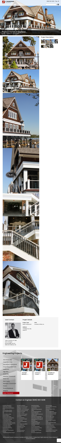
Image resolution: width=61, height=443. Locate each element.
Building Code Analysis (7, 416)
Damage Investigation (21, 405)
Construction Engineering (7, 424)
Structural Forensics (49, 415)
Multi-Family (6, 381)
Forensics (18, 422)
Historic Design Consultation (22, 423)
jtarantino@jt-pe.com (10, 343)
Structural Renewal (49, 418)
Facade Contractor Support (22, 414)
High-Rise (5, 371)
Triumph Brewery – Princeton (25, 374)
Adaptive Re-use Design (7, 406)
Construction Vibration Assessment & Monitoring (7, 427)
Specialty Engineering (35, 429)
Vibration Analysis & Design (51, 431)
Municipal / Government (9, 383)
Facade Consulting (20, 412)
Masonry (18, 429)
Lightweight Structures (21, 426)
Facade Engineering (20, 417)
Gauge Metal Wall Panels (9, 367)
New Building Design (35, 405)
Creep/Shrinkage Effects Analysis (9, 432)
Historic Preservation (20, 425)
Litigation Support (20, 427)
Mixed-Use (6, 379)
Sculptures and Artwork (35, 422)
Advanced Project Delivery (7, 410)
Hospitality (6, 374)
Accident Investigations (7, 405)
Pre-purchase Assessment (36, 411)
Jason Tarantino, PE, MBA (11, 340)
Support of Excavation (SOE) (51, 422)
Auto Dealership (7, 359)
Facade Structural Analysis (22, 418)
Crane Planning (5, 429)
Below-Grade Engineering (7, 411)
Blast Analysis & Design (7, 414)
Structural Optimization (50, 416)
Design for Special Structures (22, 406)
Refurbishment (34, 415)
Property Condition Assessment (37, 414)
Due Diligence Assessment (22, 408)
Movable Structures (20, 431)
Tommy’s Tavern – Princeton (37, 374)
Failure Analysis (20, 420)
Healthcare (6, 369)
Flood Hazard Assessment (22, 421)
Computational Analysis (7, 421)
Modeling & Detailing (21, 430)
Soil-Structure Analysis (35, 426)
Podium (5, 386)
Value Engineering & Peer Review (51, 430)
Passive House (34, 408)
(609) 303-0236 (50, 1)
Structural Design (49, 405)
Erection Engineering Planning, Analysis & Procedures (22, 411)
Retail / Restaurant (27, 324)
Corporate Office (7, 362)
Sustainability (48, 423)
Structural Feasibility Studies (51, 413)
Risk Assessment (34, 421)
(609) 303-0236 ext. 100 (10, 345)
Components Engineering (7, 419)
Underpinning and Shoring (50, 427)
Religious (5, 390)
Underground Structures (50, 426)
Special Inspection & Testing (36, 427)
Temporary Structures (50, 425)
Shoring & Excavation (35, 423)
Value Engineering (49, 428)
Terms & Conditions (30, 438)
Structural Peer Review (50, 417)
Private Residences (8, 388)
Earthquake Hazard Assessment (23, 409)
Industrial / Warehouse (9, 376)
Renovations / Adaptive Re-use (37, 417)
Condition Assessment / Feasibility (9, 422)
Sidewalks (33, 425)
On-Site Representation (35, 406)
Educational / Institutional (10, 364)
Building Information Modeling (8, 417)
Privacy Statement (53, 437)
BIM (3, 412)
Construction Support (6, 425)
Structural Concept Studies (36, 432)
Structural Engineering (50, 411)
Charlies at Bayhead (51, 373)
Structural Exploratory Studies (51, 412)
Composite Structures (7, 420)
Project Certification (34, 412)
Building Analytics (6, 415)
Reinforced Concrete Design (36, 416)
